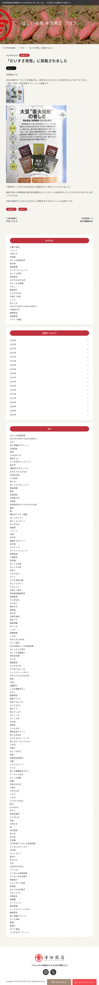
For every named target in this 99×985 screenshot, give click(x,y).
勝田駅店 (14, 312)
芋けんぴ (14, 860)
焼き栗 (13, 263)
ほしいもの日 (15, 567)
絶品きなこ (15, 458)
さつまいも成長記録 (18, 873)
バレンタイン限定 (17, 883)
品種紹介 (14, 685)
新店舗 (13, 560)
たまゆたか (15, 790)
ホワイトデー (15, 893)
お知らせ (24, 55)
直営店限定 (15, 813)
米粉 (12, 820)
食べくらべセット (17, 521)
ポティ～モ (15, 715)
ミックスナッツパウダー (20, 909)
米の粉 (13, 850)
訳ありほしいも (16, 702)
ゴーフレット (15, 902)
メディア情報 (15, 319)
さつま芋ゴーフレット (19, 932)
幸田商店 (14, 494)
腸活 (12, 491)
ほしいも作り (15, 751)
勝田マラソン (15, 698)
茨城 (12, 534)
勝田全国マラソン (17, 731)
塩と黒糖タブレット (18, 916)
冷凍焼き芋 (15, 309)
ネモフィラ (15, 547)
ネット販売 (15, 642)
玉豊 (12, 761)
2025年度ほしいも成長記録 (21, 646)
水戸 (12, 442)
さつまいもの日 (16, 800)
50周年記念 (15, 475)
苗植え (13, 925)
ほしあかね (15, 524)
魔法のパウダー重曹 (18, 514)
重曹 (12, 922)
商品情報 (14, 488)
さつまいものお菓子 (18, 876)
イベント (14, 250)
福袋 (12, 507)
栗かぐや (14, 708)
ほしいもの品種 (16, 283)
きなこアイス (12, 221)
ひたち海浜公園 (16, 580)
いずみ (13, 797)
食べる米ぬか (15, 735)
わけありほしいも (17, 669)
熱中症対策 (15, 655)
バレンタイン (15, 853)
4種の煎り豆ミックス (19, 468)
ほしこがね (15, 718)
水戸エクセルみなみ (18, 471)
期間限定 (14, 695)
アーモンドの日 (16, 774)
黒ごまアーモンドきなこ (20, 741)
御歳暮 (13, 899)
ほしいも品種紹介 (17, 652)
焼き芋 (13, 465)
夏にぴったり (15, 711)
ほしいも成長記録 (17, 435)
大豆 (12, 863)
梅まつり (14, 619)
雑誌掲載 (14, 623)
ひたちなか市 (15, 293)
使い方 (13, 481)
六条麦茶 (14, 557)
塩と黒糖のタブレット (19, 445)
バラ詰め (14, 478)
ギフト (13, 577)
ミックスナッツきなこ (19, 672)
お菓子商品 (15, 247)
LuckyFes (14, 807)
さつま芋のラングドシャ (20, 461)
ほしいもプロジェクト (19, 484)
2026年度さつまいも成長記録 (22, 843)
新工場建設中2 (86, 221)
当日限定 (14, 830)
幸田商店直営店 (16, 758)
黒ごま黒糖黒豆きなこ (19, 771)
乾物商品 (14, 276)
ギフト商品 (15, 929)
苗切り (13, 856)
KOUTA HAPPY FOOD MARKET (23, 306)
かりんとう (15, 586)
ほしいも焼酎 (15, 777)
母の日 (13, 613)
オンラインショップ (18, 270)
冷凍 (12, 682)
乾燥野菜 (14, 316)
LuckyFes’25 (15, 455)
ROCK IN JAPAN (17, 639)
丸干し (13, 810)
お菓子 (13, 787)
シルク (13, 794)
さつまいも (15, 817)
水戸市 (13, 537)
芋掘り (13, 748)
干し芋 (13, 659)
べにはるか (15, 728)
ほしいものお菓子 (17, 889)
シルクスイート (16, 764)
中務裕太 (14, 896)
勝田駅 (13, 527)
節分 (12, 804)
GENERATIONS (16, 866)
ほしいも (14, 303)
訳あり (13, 570)
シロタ (13, 636)
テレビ (13, 767)
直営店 (13, 725)
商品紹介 (14, 879)
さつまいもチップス (18, 846)
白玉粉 (13, 721)
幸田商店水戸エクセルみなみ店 (23, 504)
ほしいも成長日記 (17, 260)
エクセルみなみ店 (17, 280)
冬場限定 (14, 448)
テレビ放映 (15, 919)
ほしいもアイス (16, 517)
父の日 (13, 744)
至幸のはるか (15, 784)
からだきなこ (15, 705)
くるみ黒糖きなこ (17, 688)
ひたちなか (15, 573)
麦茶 (12, 679)
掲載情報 (14, 632)
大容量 (13, 840)
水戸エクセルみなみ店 (19, 675)
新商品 (13, 886)
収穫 (12, 781)
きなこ (22, 209)
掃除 (12, 452)
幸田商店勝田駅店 (17, 593)
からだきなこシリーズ (19, 738)
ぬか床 (13, 837)
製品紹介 (14, 289)
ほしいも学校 (15, 273)
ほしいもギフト (16, 583)
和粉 (12, 754)
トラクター (15, 869)
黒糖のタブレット (17, 540)
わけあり (14, 603)
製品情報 (14, 266)
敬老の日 (14, 606)
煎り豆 (13, 833)
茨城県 (13, 257)
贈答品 (13, 610)
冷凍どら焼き (15, 296)
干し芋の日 (15, 600)
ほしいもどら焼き (17, 649)
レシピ (13, 299)
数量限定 (14, 662)
